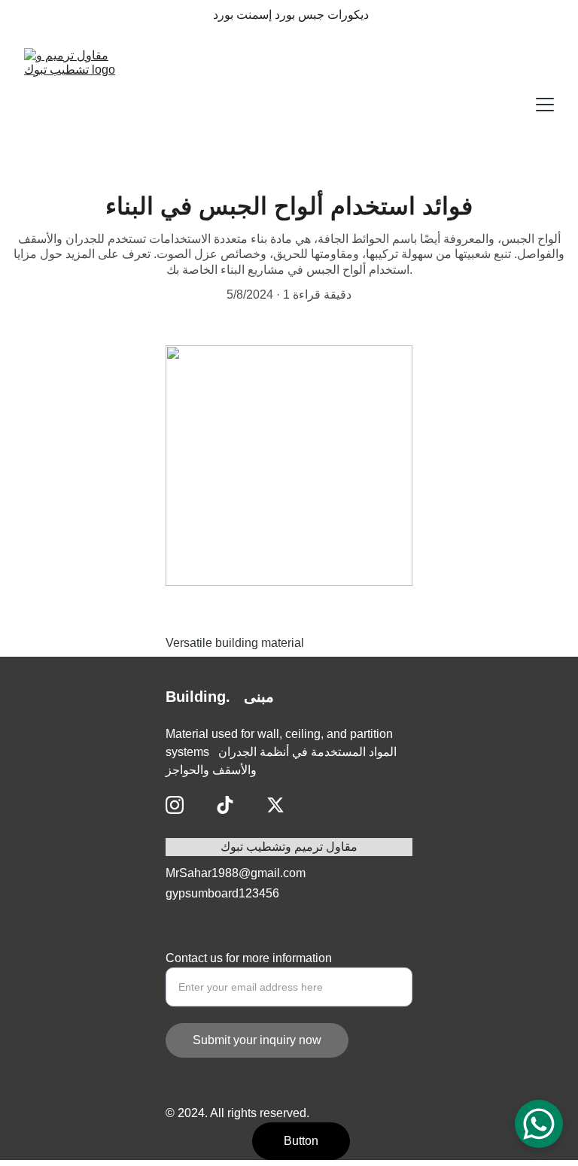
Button (301, 1140)
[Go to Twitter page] (275, 805)
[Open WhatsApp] (539, 1124)
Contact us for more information (249, 958)
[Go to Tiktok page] (225, 805)
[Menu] (545, 104)
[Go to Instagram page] (175, 805)
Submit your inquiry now (257, 1040)
